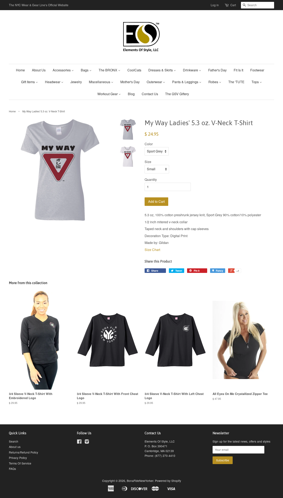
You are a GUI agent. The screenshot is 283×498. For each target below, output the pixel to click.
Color (149, 144)
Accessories (62, 70)
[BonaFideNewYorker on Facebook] (79, 442)
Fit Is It (238, 70)
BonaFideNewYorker (140, 481)
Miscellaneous (100, 81)
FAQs (12, 469)
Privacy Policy (18, 458)
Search (13, 441)
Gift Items (28, 81)
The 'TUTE (236, 81)
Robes (213, 81)
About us (15, 447)
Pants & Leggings (185, 81)
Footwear (257, 70)
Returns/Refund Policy (23, 452)
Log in (215, 5)
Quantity (151, 179)
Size (148, 161)
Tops (256, 81)
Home (20, 70)
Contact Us (150, 93)
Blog (131, 93)
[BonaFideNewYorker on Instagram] (87, 442)
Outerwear (155, 81)
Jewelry (76, 81)
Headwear (53, 81)
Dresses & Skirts (161, 70)
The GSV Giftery (177, 93)
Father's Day (217, 70)
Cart (233, 5)
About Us (39, 70)
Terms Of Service (20, 463)
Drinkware (191, 70)
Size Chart (152, 249)
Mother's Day (130, 81)
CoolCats (134, 70)
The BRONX (108, 70)
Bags (85, 70)
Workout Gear (108, 93)
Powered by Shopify (168, 481)
